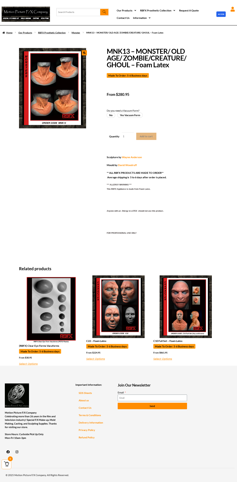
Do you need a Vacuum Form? (123, 110)
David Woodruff (127, 165)
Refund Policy (87, 437)
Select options (28, 364)
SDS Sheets (85, 392)
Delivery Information (91, 422)
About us (84, 400)
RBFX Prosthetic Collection (155, 10)
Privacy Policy (87, 429)
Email (121, 392)
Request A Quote (189, 10)
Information (140, 17)
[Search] (104, 12)
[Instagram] (17, 452)
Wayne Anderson (132, 157)
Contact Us (123, 17)
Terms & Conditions (90, 415)
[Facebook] (8, 452)
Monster (76, 32)
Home (9, 32)
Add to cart (146, 136)
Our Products (124, 10)
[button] (84, 52)
